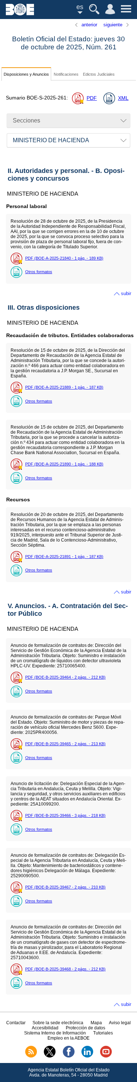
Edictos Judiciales (99, 74)
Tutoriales (103, 1033)
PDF (92, 98)
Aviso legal (120, 1022)
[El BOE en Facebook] (69, 1056)
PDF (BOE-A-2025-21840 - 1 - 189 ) (64, 258)
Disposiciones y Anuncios (26, 74)
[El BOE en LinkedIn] (87, 1056)
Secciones (26, 120)
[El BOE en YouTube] (106, 1056)
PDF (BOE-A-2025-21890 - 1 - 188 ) (64, 464)
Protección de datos (85, 1027)
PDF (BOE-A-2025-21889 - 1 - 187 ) (64, 387)
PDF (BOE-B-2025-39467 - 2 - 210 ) (65, 887)
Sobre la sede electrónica (58, 1022)
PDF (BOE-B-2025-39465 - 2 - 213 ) (65, 744)
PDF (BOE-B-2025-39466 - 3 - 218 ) (65, 815)
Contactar (16, 1022)
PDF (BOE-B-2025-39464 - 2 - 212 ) (65, 677)
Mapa (96, 1022)
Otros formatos (38, 271)
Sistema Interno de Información (55, 1033)
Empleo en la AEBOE (68, 1038)
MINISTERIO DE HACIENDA (51, 140)
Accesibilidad (45, 1027)
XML (123, 98)
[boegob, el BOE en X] (50, 1056)
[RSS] (31, 1056)
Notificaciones (66, 74)
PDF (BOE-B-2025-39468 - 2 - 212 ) (65, 969)
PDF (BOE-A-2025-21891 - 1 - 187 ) (64, 556)
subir (126, 293)
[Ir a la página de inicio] (20, 13)
